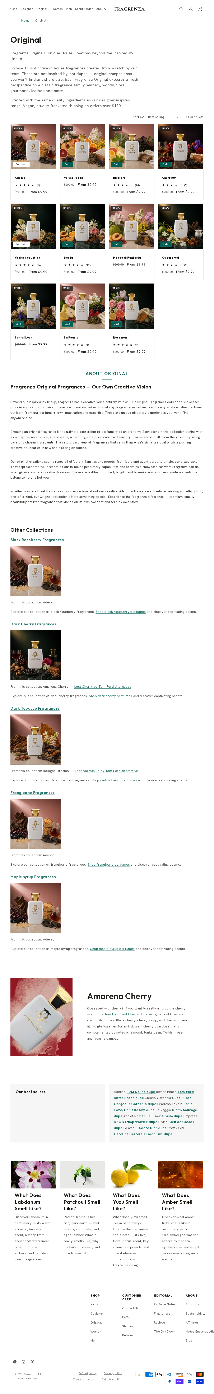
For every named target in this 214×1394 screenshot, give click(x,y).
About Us (192, 1304)
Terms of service (84, 1379)
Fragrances (162, 1313)
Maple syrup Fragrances (33, 876)
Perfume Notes (165, 1304)
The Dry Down (164, 1331)
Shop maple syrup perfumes (112, 949)
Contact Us (130, 1308)
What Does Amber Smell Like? (177, 1201)
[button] (43, 8)
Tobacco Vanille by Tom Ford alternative (106, 771)
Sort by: (138, 117)
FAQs (126, 1317)
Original (96, 1322)
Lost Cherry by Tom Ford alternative (102, 686)
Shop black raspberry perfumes (121, 611)
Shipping (128, 1326)
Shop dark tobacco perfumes (114, 780)
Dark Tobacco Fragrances (35, 708)
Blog (189, 1340)
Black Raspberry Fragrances (37, 539)
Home (25, 20)
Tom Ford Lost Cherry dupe (126, 1014)
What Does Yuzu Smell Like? (126, 1201)
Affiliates (192, 1322)
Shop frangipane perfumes (109, 864)
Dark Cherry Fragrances (33, 624)
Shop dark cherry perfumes (110, 696)
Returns (128, 1335)
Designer (96, 1313)
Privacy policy (113, 1373)
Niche (94, 1304)
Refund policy (88, 1373)
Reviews (160, 1322)
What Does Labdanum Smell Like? (28, 1201)
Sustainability (195, 1313)
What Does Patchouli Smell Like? (82, 1201)
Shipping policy (112, 1379)
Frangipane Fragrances (32, 792)
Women (95, 1331)
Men (93, 1340)
